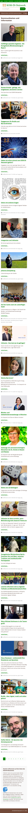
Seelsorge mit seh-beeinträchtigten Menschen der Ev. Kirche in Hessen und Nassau (13, 450)
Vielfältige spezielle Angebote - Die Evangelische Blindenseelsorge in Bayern (12, 46)
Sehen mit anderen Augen (10, 203)
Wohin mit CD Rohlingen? (9, 488)
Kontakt (6, 1)
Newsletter (11, 1)
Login (1, 1)
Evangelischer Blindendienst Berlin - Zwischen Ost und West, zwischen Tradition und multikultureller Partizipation (13, 557)
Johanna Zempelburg (8, 270)
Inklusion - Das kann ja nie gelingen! (13, 343)
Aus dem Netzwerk (18, 1)
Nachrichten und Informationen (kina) (11, 13)
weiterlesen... (4, 55)
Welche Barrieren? (7, 378)
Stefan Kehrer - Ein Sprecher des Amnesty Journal (12, 741)
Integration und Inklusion (9, 240)
